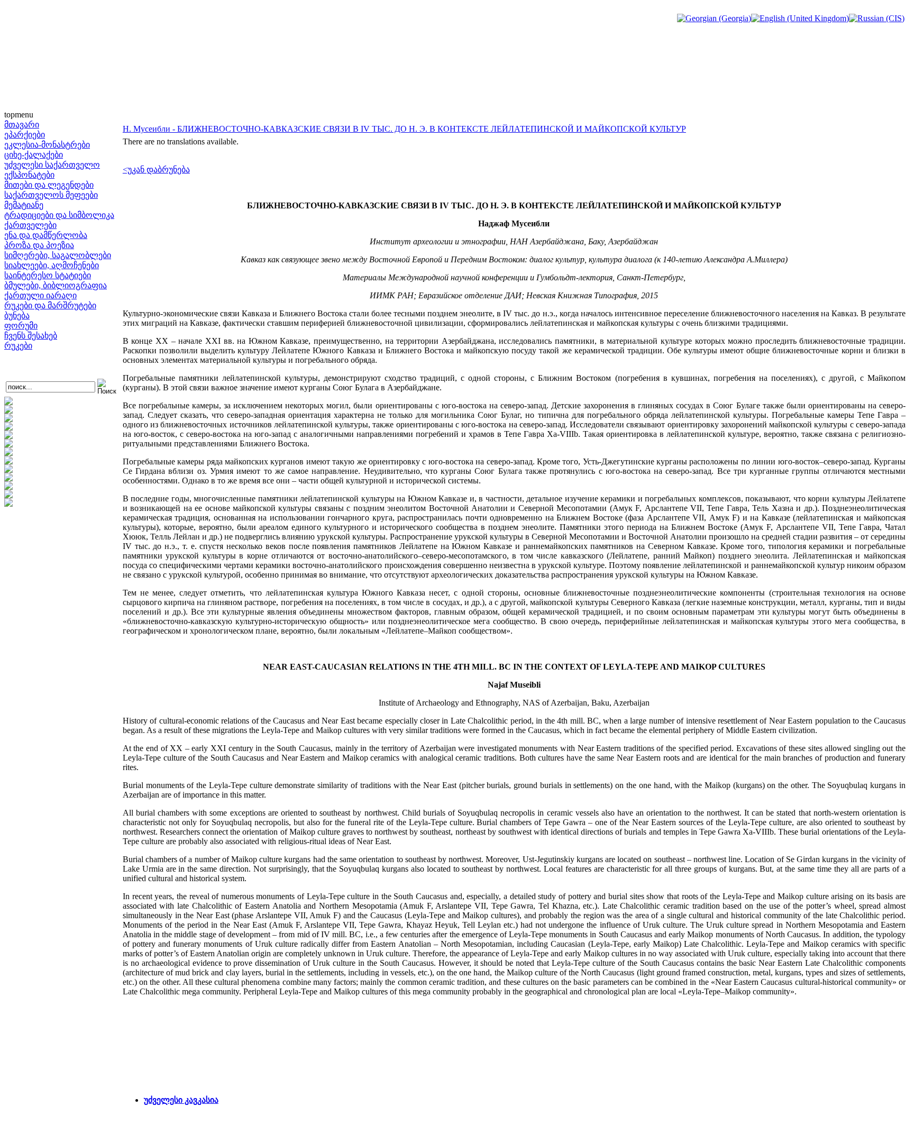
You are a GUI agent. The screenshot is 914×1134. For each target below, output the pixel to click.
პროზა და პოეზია (39, 245)
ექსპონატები (29, 174)
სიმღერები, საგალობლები (57, 255)
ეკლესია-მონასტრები (47, 144)
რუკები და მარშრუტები (50, 305)
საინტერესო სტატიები (47, 275)
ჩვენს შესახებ (30, 335)
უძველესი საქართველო (52, 164)
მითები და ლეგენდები (49, 184)
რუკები (18, 345)
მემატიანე (23, 204)
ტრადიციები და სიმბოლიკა (59, 215)
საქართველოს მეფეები (51, 194)
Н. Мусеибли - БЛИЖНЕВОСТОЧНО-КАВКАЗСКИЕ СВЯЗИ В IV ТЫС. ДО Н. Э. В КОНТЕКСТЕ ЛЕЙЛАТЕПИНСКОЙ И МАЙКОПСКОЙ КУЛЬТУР (404, 128)
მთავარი (21, 124)
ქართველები (30, 225)
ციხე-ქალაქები (33, 154)
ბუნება (17, 315)
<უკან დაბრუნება (156, 169)
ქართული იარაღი (40, 295)
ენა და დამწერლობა (45, 235)
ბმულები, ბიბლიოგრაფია (55, 285)
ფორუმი (21, 325)
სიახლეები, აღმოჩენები (51, 265)
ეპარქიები (24, 134)
